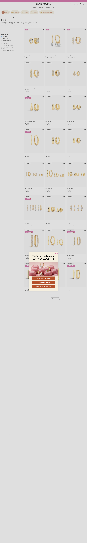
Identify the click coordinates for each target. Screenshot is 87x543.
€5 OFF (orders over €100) (43, 278)
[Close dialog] (56, 254)
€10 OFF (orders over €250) (43, 282)
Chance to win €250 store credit (43, 286)
